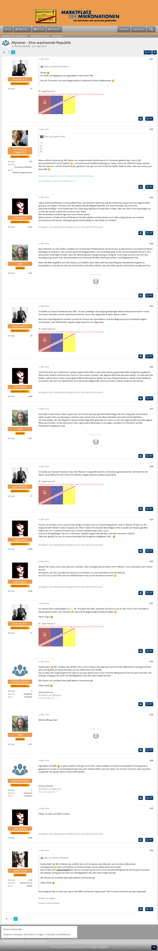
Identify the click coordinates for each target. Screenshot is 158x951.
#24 (151, 243)
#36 (151, 850)
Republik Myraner (47, 698)
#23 (151, 197)
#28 (151, 466)
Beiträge (11, 88)
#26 (151, 367)
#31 (151, 603)
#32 (151, 661)
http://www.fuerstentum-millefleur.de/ (56, 181)
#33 (151, 714)
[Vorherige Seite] (4, 52)
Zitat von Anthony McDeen (56, 66)
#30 (151, 561)
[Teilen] (154, 52)
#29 (151, 519)
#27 (151, 409)
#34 (151, 760)
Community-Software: (70, 947)
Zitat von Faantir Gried (54, 136)
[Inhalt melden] (140, 119)
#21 (151, 59)
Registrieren (138, 29)
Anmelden (124, 29)
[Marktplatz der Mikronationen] (79, 16)
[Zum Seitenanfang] (154, 947)
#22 (151, 129)
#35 (151, 808)
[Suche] (151, 29)
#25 (151, 306)
